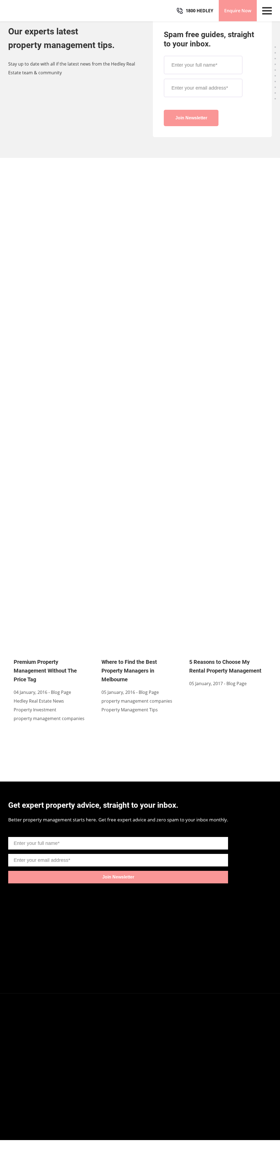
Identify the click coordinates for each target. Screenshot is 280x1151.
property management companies (49, 718)
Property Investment (35, 710)
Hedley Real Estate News (39, 701)
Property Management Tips (129, 710)
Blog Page (61, 692)
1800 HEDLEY (199, 11)
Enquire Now (237, 11)
